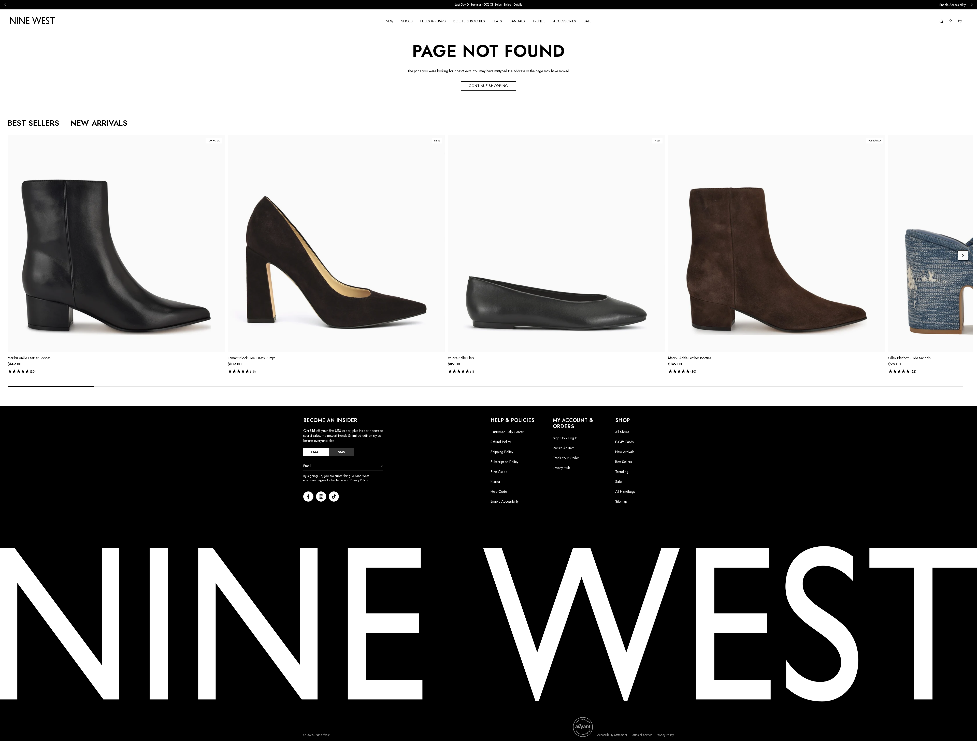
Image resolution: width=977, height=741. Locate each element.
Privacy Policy (665, 735)
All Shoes (622, 431)
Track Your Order (566, 457)
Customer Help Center (507, 431)
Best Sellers (623, 461)
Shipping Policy (502, 451)
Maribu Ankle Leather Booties (29, 357)
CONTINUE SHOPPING (488, 85)
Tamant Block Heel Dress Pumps (251, 357)
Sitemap (621, 501)
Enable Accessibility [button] (952, 5)
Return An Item (563, 448)
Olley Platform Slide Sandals (909, 357)
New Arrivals (624, 451)
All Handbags (625, 491)
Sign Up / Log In (565, 438)
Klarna (495, 481)
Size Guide (499, 471)
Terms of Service (641, 735)
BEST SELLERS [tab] (33, 123)
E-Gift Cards (624, 441)
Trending (621, 471)
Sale (618, 481)
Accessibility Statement (612, 735)
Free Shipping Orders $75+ (308, 4)
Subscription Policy (504, 461)
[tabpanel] (490, 255)
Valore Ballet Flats (461, 357)
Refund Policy (501, 441)
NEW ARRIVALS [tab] (98, 123)
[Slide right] (963, 255)
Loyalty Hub (561, 467)
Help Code (499, 491)
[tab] (316, 452)
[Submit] (382, 466)
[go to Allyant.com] (583, 727)
